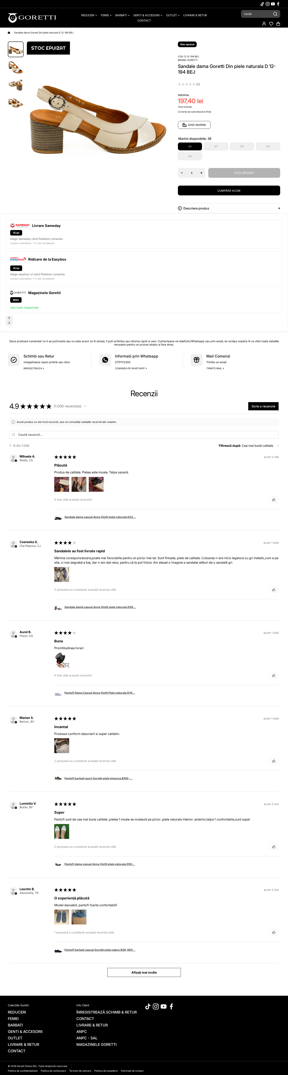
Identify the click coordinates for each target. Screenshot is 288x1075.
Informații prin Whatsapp (136, 356)
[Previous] (9, 318)
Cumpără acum (228, 190)
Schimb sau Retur (39, 356)
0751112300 (122, 362)
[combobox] (260, 14)
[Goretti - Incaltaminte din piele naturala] (32, 18)
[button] (278, 24)
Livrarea (182, 111)
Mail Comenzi (218, 356)
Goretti (192, 60)
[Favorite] (271, 24)
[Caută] (275, 14)
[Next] (9, 323)
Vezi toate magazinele (24, 307)
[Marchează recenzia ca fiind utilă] (274, 499)
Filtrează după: (230, 446)
